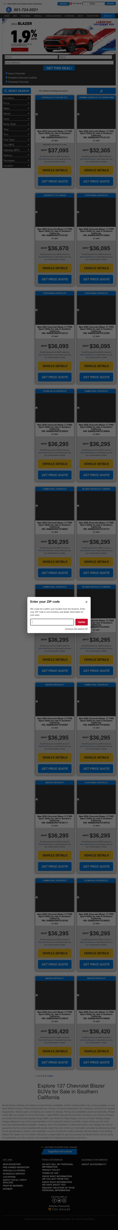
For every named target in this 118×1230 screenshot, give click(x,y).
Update (81, 622)
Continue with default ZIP (76, 629)
